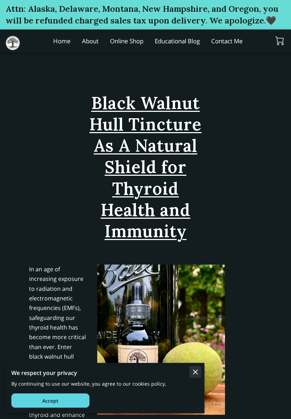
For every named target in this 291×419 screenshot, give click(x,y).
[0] (279, 41)
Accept (50, 400)
